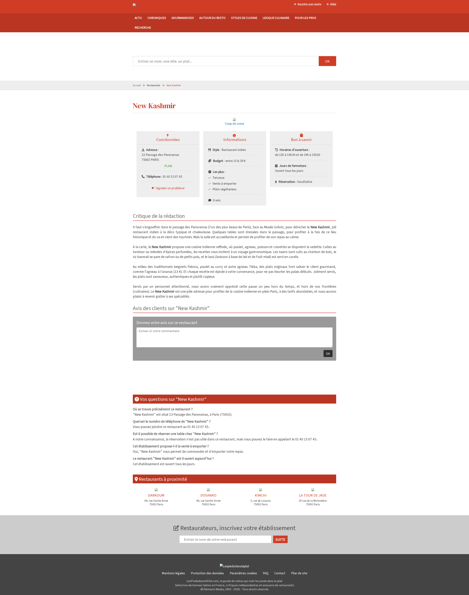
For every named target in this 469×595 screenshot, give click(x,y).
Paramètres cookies (243, 573)
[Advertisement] (234, 380)
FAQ (265, 573)
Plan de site (299, 573)
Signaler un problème (170, 188)
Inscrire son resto (309, 4)
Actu (138, 18)
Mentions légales (173, 573)
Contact (279, 573)
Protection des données (207, 573)
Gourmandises (182, 18)
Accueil (137, 85)
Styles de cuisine (244, 18)
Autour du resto (212, 18)
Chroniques (156, 18)
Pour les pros (305, 18)
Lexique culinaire (276, 18)
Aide (333, 4)
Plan (168, 166)
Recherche (143, 27)
